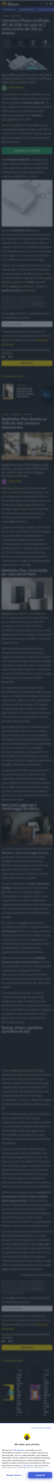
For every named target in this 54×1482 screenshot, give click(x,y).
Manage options (13, 1475)
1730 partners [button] (18, 1450)
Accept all (40, 1475)
